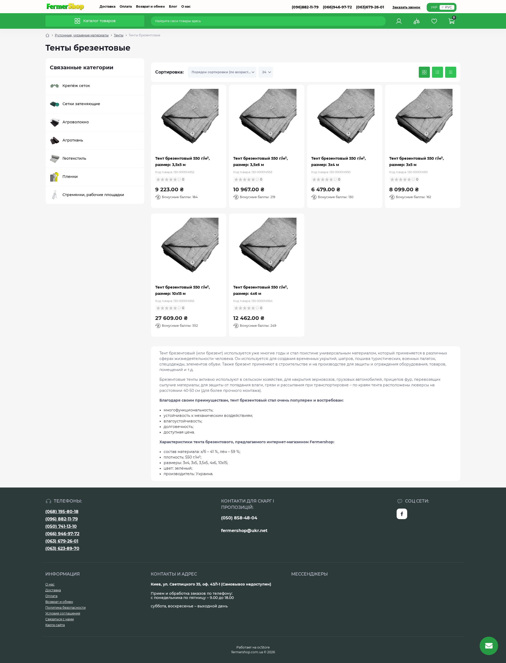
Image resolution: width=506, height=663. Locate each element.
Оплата (126, 6)
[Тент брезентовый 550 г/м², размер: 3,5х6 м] (266, 119)
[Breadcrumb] (47, 35)
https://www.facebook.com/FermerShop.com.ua (402, 514)
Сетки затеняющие (81, 103)
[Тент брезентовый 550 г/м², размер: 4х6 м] (266, 248)
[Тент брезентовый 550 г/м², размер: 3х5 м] (422, 119)
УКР (434, 7)
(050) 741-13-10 (61, 526)
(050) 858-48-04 (239, 517)
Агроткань (72, 140)
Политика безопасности (65, 608)
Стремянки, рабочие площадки (93, 194)
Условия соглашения (62, 613)
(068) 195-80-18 (62, 511)
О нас (186, 6)
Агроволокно (75, 122)
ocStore (263, 647)
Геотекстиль (74, 158)
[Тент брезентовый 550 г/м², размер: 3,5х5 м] (188, 119)
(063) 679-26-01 (61, 541)
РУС (448, 7)
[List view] (437, 72)
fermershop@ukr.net (244, 530)
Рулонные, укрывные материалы (82, 35)
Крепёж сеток (76, 85)
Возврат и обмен (150, 6)
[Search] (382, 21)
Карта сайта (55, 625)
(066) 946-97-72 (62, 533)
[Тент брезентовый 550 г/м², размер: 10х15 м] (188, 248)
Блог (173, 6)
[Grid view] (424, 72)
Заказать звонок (406, 7)
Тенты (118, 35)
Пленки (70, 176)
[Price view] (450, 72)
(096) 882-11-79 (61, 518)
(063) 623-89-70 (62, 548)
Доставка (107, 6)
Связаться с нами (59, 619)
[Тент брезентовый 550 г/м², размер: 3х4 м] (344, 119)
